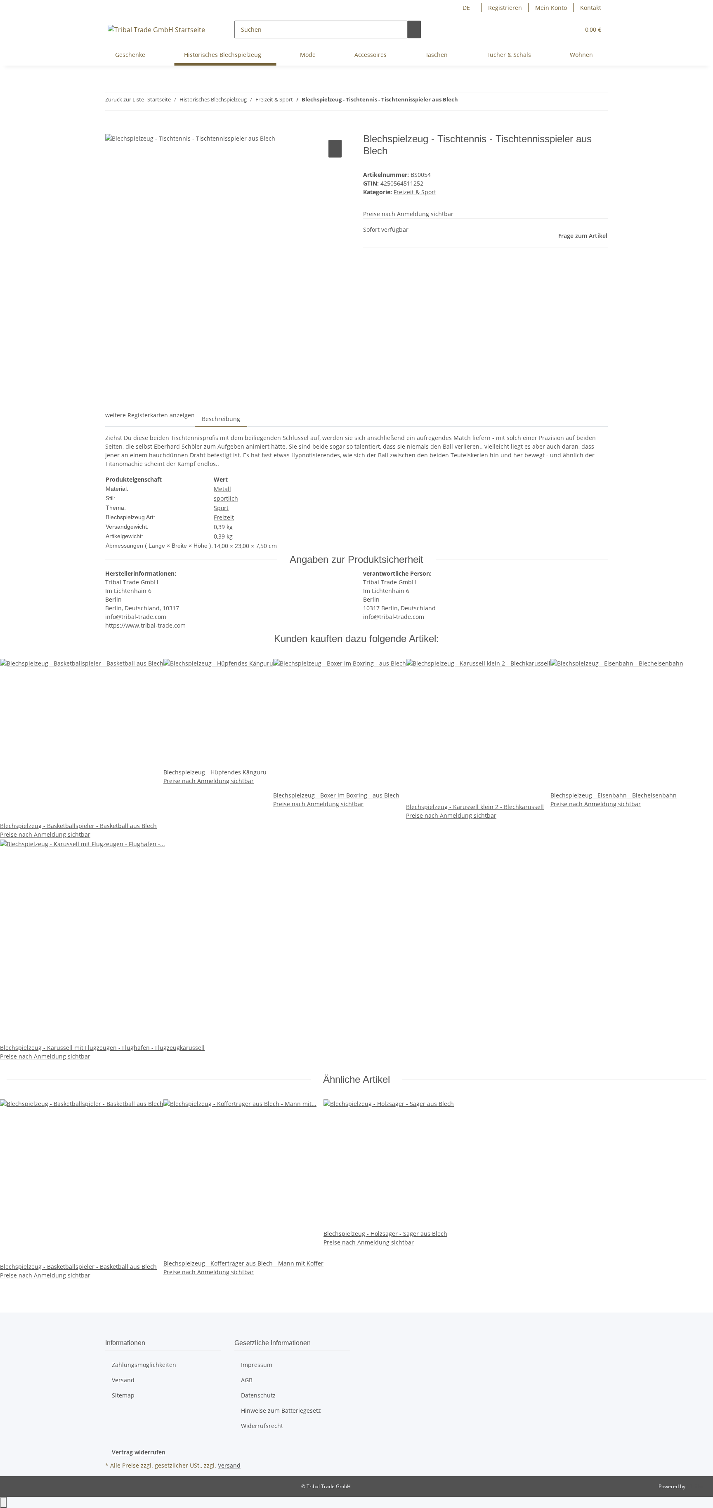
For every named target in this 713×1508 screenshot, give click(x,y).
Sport (221, 508)
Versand (123, 1380)
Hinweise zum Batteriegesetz (281, 1410)
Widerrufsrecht (262, 1426)
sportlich (226, 498)
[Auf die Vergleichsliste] (335, 149)
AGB (247, 1380)
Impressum (256, 1365)
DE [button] (467, 8)
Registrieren (505, 8)
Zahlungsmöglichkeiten (144, 1365)
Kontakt (590, 8)
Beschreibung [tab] (221, 419)
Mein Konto (551, 8)
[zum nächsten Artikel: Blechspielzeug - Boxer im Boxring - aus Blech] (464, 101)
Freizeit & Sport (415, 192)
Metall (222, 489)
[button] (570, 29)
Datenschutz (258, 1395)
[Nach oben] (3, 1502)
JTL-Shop (696, 1486)
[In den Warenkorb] (111, 128)
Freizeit (224, 517)
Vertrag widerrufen (138, 1452)
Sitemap (123, 1395)
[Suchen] (414, 29)
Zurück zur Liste (124, 99)
